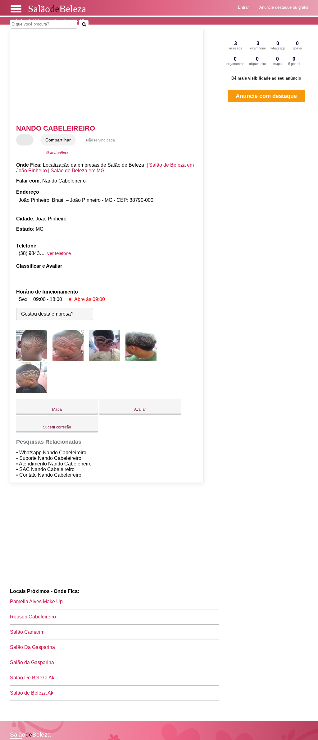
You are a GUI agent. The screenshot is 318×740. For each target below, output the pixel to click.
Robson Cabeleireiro (33, 616)
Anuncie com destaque (266, 96)
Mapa (57, 409)
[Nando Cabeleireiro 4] (141, 359)
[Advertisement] (103, 77)
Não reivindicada (100, 140)
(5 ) (56, 152)
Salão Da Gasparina (32, 647)
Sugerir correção (57, 427)
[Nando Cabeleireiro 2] (68, 359)
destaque (283, 7)
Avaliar (140, 409)
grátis (303, 7)
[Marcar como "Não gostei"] (29, 139)
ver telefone (59, 253)
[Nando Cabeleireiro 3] (104, 359)
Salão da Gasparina (32, 662)
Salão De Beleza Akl (33, 677)
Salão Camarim (27, 632)
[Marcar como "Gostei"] (21, 139)
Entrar (243, 7)
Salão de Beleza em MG (77, 170)
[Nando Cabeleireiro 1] (31, 359)
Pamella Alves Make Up (36, 601)
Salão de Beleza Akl (32, 693)
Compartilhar (58, 139)
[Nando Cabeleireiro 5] (31, 391)
